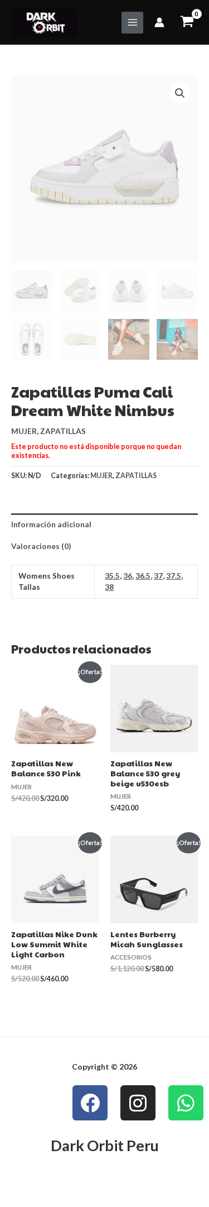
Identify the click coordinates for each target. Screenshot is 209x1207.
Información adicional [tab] (51, 524)
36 (127, 575)
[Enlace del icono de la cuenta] (159, 22)
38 (109, 586)
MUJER (24, 431)
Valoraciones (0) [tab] (41, 546)
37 (158, 575)
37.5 (173, 575)
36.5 (142, 575)
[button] (180, 93)
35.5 (112, 575)
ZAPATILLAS (63, 431)
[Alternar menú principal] (132, 23)
